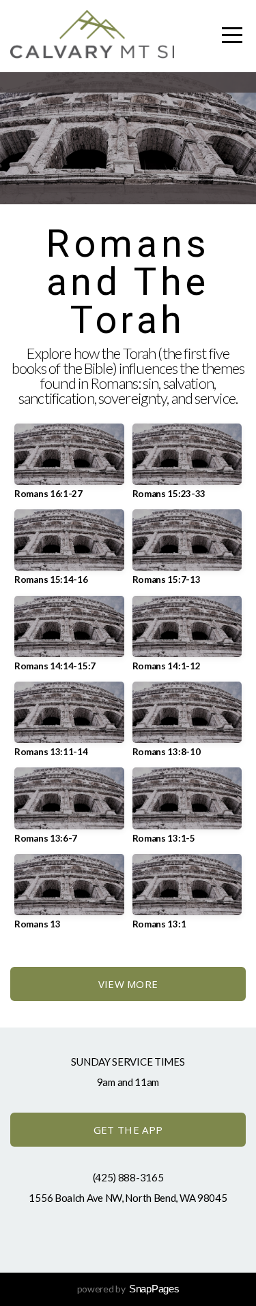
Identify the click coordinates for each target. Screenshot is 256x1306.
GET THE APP (128, 1129)
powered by (128, 1288)
